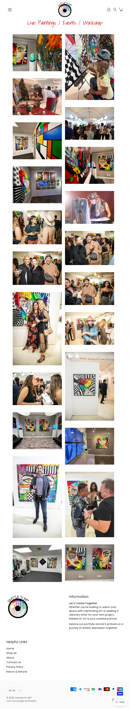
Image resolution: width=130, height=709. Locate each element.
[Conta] (108, 9)
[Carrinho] (121, 9)
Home (10, 648)
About (10, 658)
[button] (115, 10)
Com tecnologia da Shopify (21, 700)
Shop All (11, 653)
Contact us (13, 662)
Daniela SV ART (23, 697)
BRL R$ (12, 690)
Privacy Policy (14, 667)
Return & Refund (16, 671)
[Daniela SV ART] (65, 9)
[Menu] (9, 9)
